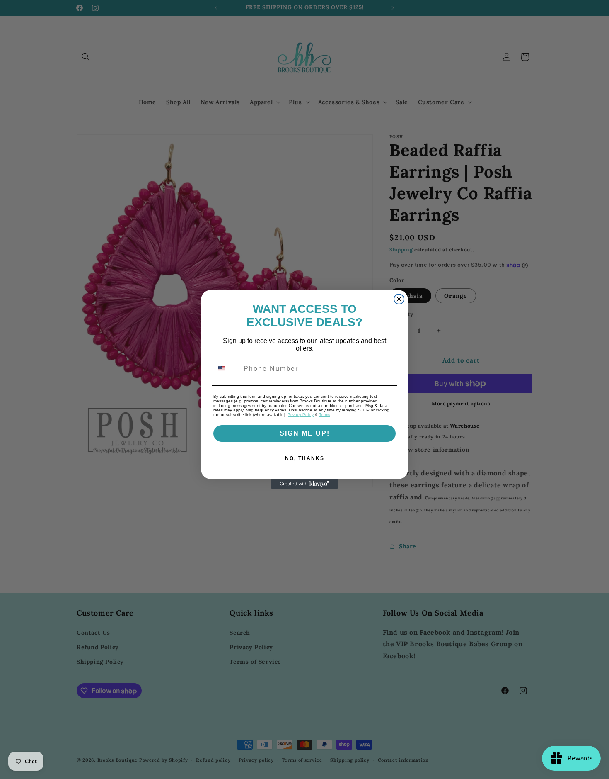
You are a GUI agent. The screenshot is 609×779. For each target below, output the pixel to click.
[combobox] (226, 369)
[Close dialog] (399, 299)
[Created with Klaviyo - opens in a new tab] (304, 484)
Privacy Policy (301, 414)
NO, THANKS (304, 458)
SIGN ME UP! (305, 433)
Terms (324, 414)
